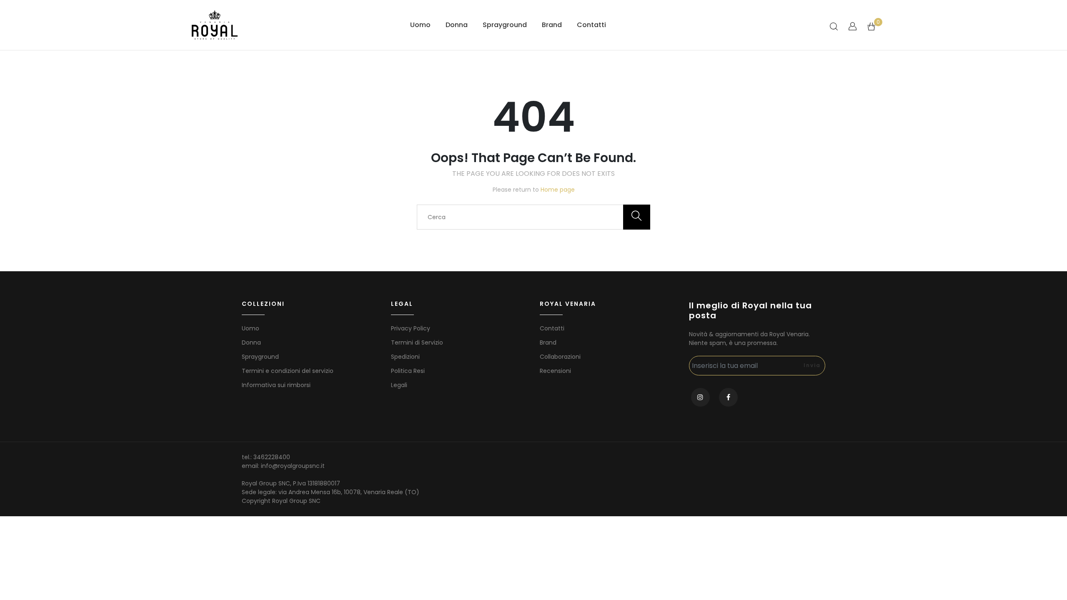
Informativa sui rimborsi (276, 385)
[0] (871, 26)
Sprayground (505, 25)
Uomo (420, 25)
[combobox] (533, 217)
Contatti (591, 25)
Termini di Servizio (417, 342)
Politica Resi (408, 371)
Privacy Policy (410, 328)
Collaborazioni (560, 356)
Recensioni (555, 371)
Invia (812, 365)
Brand (552, 25)
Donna (457, 25)
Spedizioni (405, 356)
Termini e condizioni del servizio (287, 371)
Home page (558, 189)
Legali (399, 385)
